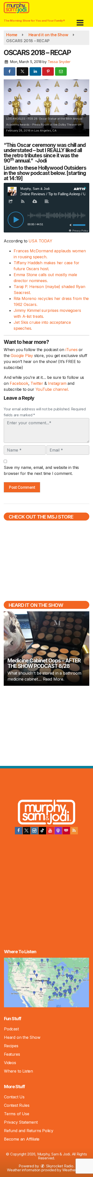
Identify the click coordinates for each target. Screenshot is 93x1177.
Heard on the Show (22, 1037)
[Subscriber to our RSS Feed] (74, 830)
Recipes (11, 1045)
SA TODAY (42, 240)
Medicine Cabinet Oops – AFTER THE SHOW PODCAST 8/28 (44, 663)
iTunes (71, 349)
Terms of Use (16, 1113)
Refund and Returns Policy (28, 1130)
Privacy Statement (21, 1122)
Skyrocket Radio (59, 1166)
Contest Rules (16, 1105)
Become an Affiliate (21, 1139)
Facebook (19, 383)
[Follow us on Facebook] (18, 830)
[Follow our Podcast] (58, 830)
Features (12, 1054)
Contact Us (14, 1096)
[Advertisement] (46, 725)
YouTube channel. (52, 389)
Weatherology (73, 1170)
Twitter (37, 383)
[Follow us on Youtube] (50, 830)
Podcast (11, 1028)
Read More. (53, 679)
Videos (10, 1062)
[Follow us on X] (26, 830)
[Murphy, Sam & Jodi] (46, 812)
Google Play (22, 355)
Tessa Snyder (59, 62)
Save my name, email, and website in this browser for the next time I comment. (41, 470)
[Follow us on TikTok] (42, 830)
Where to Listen (18, 1071)
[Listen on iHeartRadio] (66, 830)
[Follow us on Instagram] (34, 830)
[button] (80, 21)
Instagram (57, 383)
